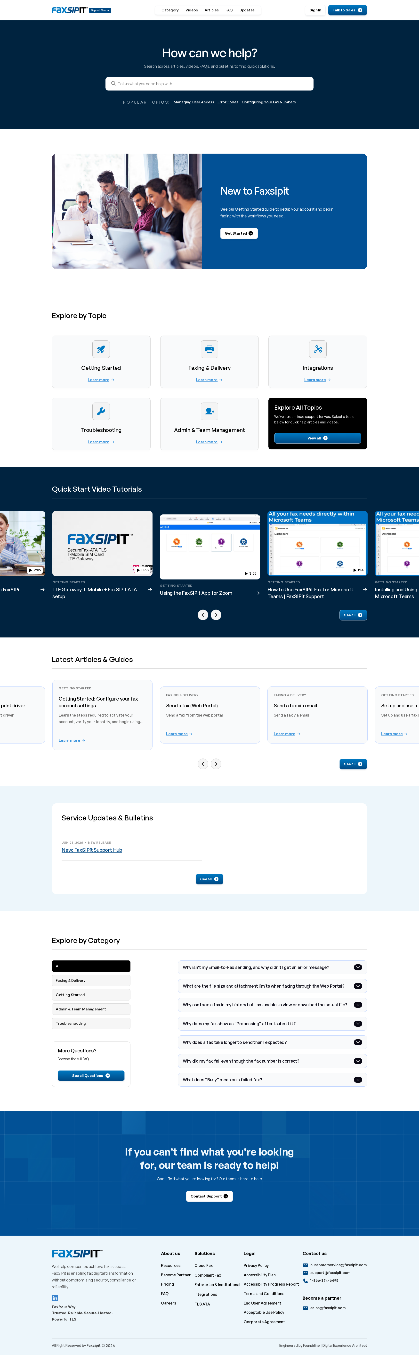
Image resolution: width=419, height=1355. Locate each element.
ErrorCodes (228, 102)
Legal (250, 1253)
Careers (169, 1303)
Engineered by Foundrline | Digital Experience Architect (323, 1345)
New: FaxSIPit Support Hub (92, 850)
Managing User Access (194, 102)
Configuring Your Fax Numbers (269, 102)
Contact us (315, 1253)
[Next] (216, 615)
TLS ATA (202, 1304)
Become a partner (322, 1298)
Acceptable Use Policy (264, 1312)
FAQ (165, 1293)
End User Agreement (262, 1303)
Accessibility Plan (260, 1274)
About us (170, 1253)
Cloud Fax (203, 1265)
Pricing (167, 1284)
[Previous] (203, 615)
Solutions (204, 1253)
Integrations (205, 1294)
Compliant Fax (207, 1275)
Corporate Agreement (264, 1321)
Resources (171, 1265)
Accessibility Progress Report (271, 1284)
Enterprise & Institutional (217, 1284)
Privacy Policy (256, 1265)
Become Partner (176, 1274)
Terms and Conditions (264, 1293)
